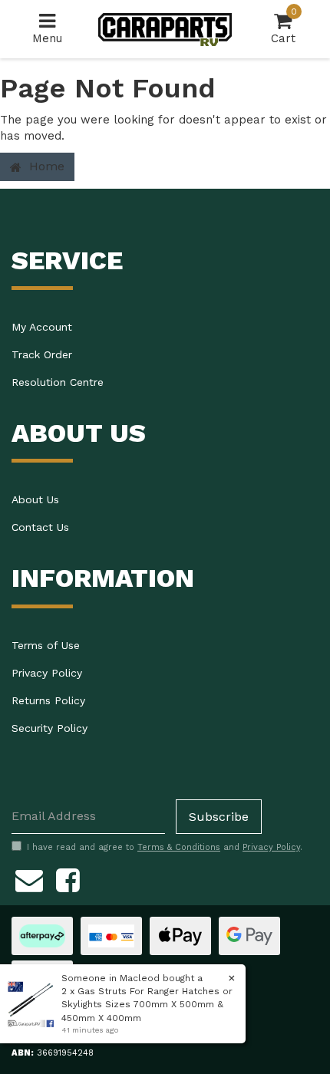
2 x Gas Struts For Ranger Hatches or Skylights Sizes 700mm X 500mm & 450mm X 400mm (147, 1004)
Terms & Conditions (178, 847)
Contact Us (40, 527)
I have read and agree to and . (164, 847)
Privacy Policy (47, 673)
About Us (35, 499)
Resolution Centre (58, 382)
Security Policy (49, 728)
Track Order (42, 354)
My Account (42, 327)
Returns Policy (48, 700)
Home (44, 166)
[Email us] (29, 878)
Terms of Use (46, 645)
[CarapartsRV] (165, 28)
